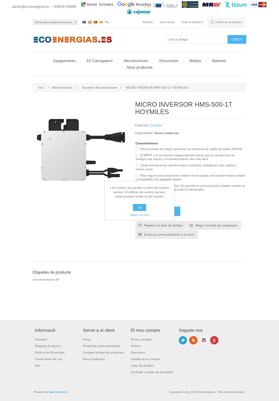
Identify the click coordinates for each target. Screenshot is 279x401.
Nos (37, 365)
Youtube (204, 340)
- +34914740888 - (64, 6)
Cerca (87, 339)
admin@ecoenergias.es (30, 6)
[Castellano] (89, 22)
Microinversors (136, 61)
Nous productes (140, 67)
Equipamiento (64, 61)
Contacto (41, 339)
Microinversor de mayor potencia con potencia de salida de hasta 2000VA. (191, 149)
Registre (148, 22)
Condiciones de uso (48, 359)
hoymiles (156, 125)
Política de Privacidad (50, 352)
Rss (193, 340)
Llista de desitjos (142, 365)
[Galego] (106, 22)
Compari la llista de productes (103, 352)
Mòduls (195, 61)
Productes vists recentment (101, 346)
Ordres (135, 346)
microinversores (44, 279)
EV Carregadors (100, 61)
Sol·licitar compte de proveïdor (152, 372)
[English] (84, 22)
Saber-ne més (139, 215)
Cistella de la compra (145, 359)
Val (140, 207)
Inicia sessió (167, 22)
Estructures (168, 61)
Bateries (219, 61)
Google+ (214, 340)
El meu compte (141, 339)
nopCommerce (58, 392)
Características (147, 143)
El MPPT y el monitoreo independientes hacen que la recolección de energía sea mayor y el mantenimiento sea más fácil (185, 157)
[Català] (101, 22)
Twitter (183, 340)
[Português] (95, 22)
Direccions (138, 352)
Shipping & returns (47, 346)
